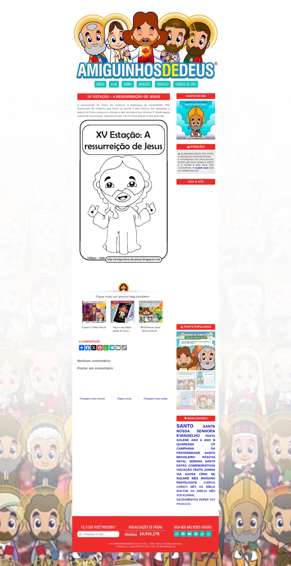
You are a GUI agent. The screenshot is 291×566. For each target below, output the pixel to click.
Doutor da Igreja (191, 490)
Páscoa (208, 457)
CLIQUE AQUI (201, 168)
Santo (184, 426)
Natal (181, 461)
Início (100, 84)
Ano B (209, 440)
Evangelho (188, 435)
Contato (163, 84)
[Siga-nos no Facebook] (183, 534)
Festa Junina (204, 469)
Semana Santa (202, 461)
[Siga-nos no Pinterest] (196, 534)
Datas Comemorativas (195, 465)
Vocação (184, 469)
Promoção (183, 504)
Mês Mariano (203, 478)
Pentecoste (186, 482)
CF (213, 444)
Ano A (196, 440)
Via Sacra (186, 474)
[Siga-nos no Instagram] (177, 534)
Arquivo (144, 84)
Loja (114, 84)
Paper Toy (207, 499)
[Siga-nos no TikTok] (202, 534)
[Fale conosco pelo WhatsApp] (209, 534)
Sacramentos (187, 499)
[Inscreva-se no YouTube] (189, 534)
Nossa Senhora (195, 431)
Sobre (128, 84)
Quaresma (185, 444)
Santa (209, 426)
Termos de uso (185, 84)
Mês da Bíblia (202, 486)
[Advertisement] (123, 271)
